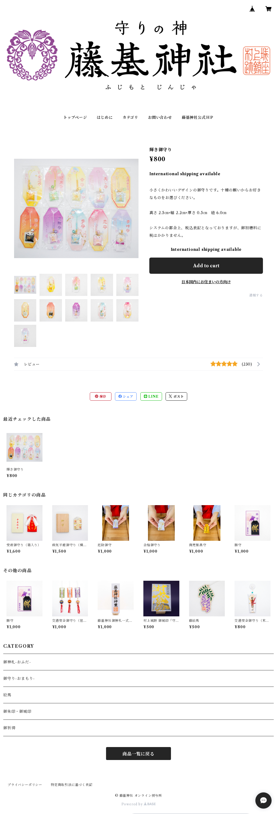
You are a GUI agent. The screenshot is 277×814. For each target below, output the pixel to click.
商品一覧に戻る (138, 753)
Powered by (132, 804)
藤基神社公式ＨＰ (198, 117)
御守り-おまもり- (19, 678)
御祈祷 (9, 727)
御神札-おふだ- (17, 662)
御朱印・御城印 (17, 711)
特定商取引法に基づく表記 (72, 785)
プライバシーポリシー (25, 785)
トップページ (75, 117)
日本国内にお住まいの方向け (206, 281)
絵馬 (7, 695)
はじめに (105, 117)
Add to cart (206, 265)
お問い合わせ (160, 117)
